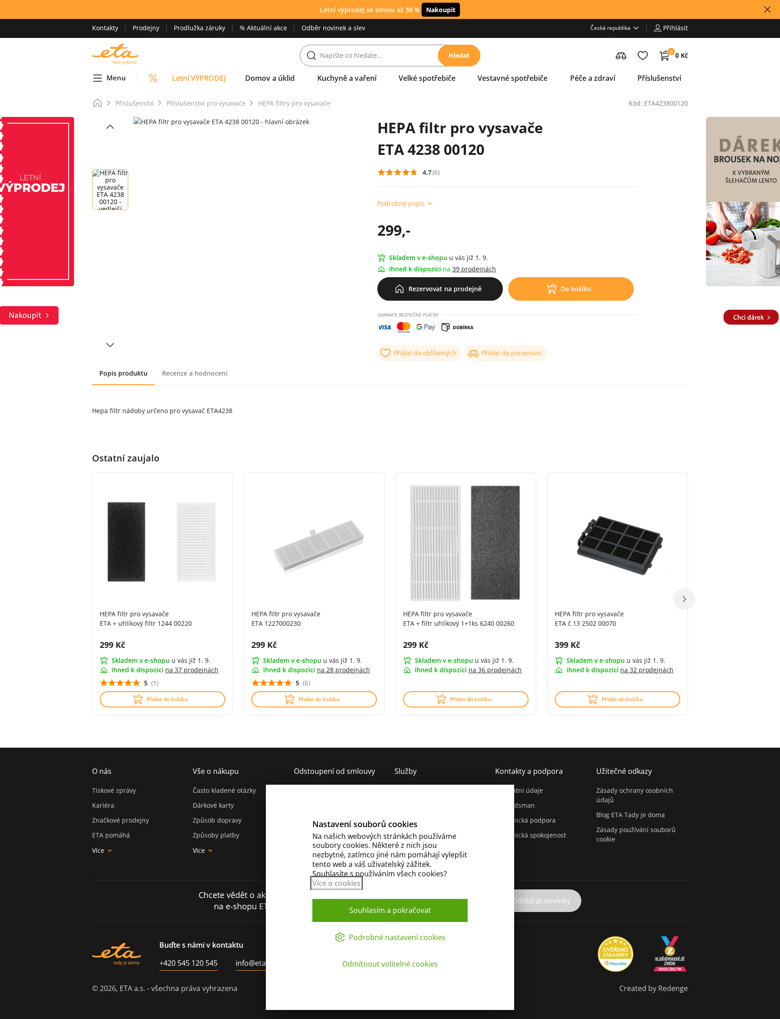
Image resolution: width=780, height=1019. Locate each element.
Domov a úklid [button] (270, 78)
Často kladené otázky (224, 790)
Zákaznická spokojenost (530, 835)
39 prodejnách (474, 269)
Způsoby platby (216, 835)
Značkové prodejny (120, 820)
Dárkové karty (213, 805)
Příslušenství (135, 103)
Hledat (459, 55)
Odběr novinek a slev (333, 27)
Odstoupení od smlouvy (334, 771)
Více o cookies (336, 883)
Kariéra (103, 805)
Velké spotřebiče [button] (427, 78)
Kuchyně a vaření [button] (346, 78)
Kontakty (105, 27)
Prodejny (146, 27)
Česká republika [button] (610, 28)
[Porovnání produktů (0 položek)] (621, 55)
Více (98, 850)
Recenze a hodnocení (195, 373)
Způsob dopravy (217, 820)
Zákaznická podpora (525, 820)
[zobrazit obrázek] (110, 126)
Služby (406, 771)
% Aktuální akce (263, 27)
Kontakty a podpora (529, 771)
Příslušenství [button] (659, 78)
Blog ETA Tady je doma (630, 814)
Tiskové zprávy (114, 790)
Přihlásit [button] (675, 27)
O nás (101, 771)
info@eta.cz (255, 963)
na (191, 669)
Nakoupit (440, 9)
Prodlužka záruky (199, 27)
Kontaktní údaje (519, 790)
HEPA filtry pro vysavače (294, 103)
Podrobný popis (401, 203)
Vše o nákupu (216, 771)
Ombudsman (515, 805)
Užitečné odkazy (624, 771)
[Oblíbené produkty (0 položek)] (642, 55)
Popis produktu (123, 373)
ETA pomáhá (111, 835)
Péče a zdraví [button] (592, 78)
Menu (116, 77)
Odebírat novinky (541, 901)
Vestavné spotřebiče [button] (513, 78)
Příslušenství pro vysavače (206, 103)
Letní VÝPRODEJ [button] (199, 78)
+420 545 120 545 (188, 963)
